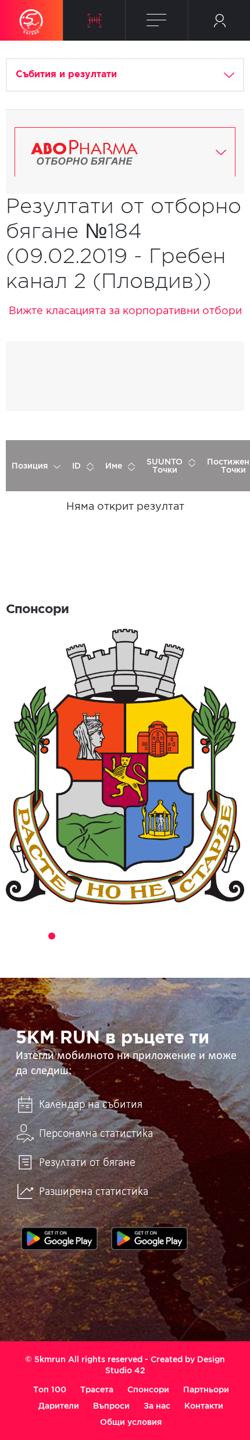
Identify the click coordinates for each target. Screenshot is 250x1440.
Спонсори (148, 1389)
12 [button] (198, 936)
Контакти (203, 1405)
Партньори (206, 1389)
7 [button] (116, 936)
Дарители (58, 1405)
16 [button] (133, 952)
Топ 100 (49, 1389)
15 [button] (116, 952)
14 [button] (230, 936)
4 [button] (68, 936)
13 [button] (214, 936)
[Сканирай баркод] (94, 20)
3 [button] (51, 936)
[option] (125, 767)
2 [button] (35, 936)
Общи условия (131, 1422)
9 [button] (149, 936)
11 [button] (181, 936)
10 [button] (165, 936)
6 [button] (100, 936)
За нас (157, 1405)
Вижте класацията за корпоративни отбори (125, 311)
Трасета (96, 1389)
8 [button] (133, 936)
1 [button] (19, 936)
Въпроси (111, 1405)
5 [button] (84, 936)
